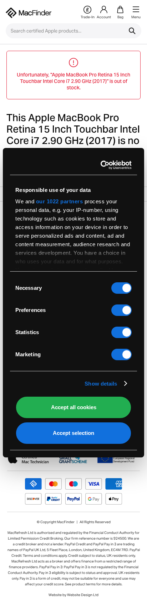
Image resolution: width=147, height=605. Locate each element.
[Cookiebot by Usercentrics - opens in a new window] (101, 165)
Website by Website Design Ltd (73, 594)
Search (132, 30)
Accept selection (73, 433)
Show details (101, 384)
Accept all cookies (73, 407)
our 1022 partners (59, 201)
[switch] (121, 310)
